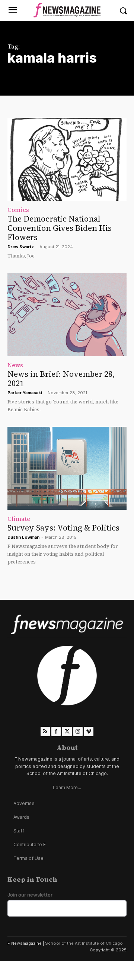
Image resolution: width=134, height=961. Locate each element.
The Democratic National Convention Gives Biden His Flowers (59, 228)
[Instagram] (78, 731)
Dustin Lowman (23, 537)
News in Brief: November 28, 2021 (61, 379)
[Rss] (45, 731)
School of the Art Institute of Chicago (84, 943)
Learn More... (67, 787)
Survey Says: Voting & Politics (63, 527)
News (15, 365)
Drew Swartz (20, 246)
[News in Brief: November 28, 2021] (67, 314)
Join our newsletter (29, 894)
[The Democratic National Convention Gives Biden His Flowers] (67, 159)
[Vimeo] (88, 731)
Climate (18, 519)
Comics (18, 210)
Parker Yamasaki (24, 392)
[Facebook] (56, 731)
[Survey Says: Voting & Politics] (67, 468)
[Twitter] (66, 731)
